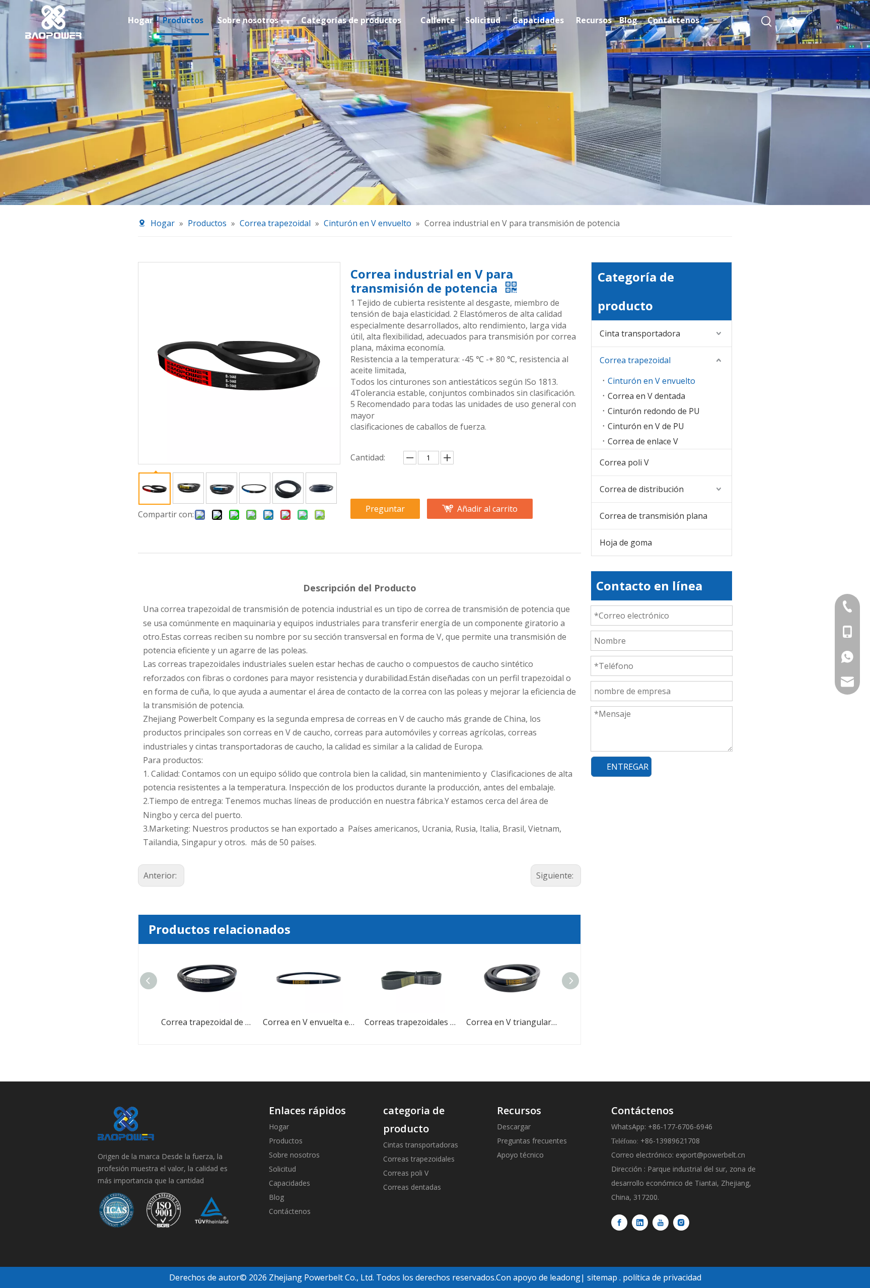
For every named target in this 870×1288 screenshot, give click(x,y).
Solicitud (282, 1169)
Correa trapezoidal (635, 360)
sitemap (602, 1277)
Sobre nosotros (294, 1155)
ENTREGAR (627, 766)
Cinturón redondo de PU (654, 411)
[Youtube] (660, 1222)
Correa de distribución (642, 489)
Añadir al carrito (487, 508)
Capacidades (289, 1183)
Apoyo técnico (520, 1155)
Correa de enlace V (643, 441)
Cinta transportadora (640, 333)
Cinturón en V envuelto (651, 380)
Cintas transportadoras (420, 1144)
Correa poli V (624, 462)
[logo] (126, 1123)
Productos (286, 1140)
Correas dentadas (412, 1187)
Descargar (514, 1126)
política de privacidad (662, 1277)
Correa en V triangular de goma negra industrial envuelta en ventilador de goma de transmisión (437, 1022)
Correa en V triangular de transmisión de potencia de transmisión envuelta (539, 1022)
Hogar (279, 1126)
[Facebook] (619, 1222)
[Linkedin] (640, 1222)
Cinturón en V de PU (646, 426)
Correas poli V (405, 1173)
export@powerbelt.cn (710, 1155)
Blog (276, 1197)
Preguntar (385, 508)
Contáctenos (290, 1211)
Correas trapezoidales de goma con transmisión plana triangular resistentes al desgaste (336, 1022)
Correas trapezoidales (419, 1159)
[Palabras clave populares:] (767, 22)
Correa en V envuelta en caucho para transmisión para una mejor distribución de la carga (234, 1022)
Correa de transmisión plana (653, 515)
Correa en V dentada (646, 395)
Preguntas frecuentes (532, 1140)
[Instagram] (681, 1222)
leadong (565, 1277)
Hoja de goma (626, 542)
